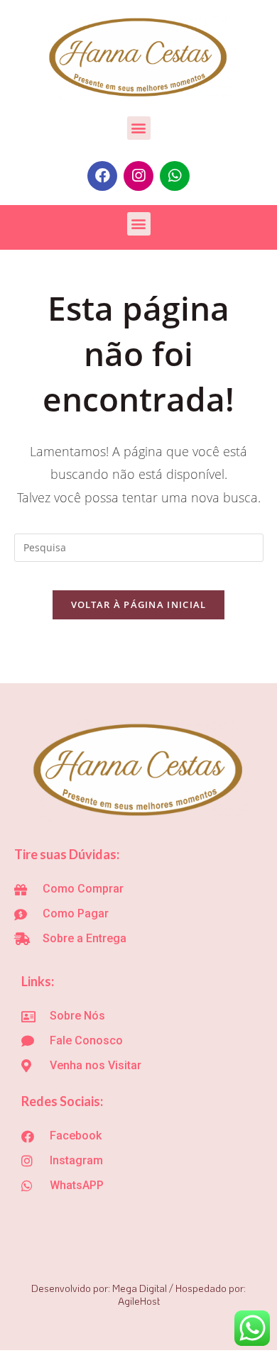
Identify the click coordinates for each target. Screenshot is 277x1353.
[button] (139, 128)
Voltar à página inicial (139, 604)
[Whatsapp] (175, 176)
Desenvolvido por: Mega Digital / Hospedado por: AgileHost (138, 1294)
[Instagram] (138, 176)
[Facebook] (102, 176)
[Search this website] (139, 546)
